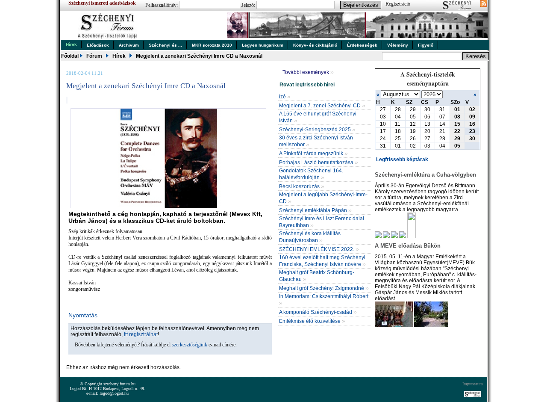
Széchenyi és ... (165, 45)
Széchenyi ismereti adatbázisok (102, 3)
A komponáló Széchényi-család (318, 312)
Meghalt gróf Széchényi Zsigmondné (324, 288)
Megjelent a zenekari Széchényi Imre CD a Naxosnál (199, 56)
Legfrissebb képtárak (402, 160)
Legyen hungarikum (262, 45)
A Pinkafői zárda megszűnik (313, 154)
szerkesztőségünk (189, 345)
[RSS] (483, 4)
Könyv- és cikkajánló (315, 45)
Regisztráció (397, 4)
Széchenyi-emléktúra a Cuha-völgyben (425, 174)
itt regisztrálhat (141, 334)
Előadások (98, 45)
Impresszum (472, 383)
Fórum (94, 56)
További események (308, 72)
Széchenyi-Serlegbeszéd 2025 (317, 130)
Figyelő (425, 45)
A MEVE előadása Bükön (408, 245)
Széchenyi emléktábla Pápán (315, 210)
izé (285, 97)
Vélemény (397, 45)
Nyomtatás (82, 315)
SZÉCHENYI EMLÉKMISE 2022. (319, 249)
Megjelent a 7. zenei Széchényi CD (322, 106)
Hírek (71, 44)
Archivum (129, 45)
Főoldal (70, 56)
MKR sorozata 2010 (212, 45)
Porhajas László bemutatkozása (318, 163)
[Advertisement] (166, 360)
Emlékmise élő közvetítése (312, 321)
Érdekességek (362, 45)
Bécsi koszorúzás (301, 186)
